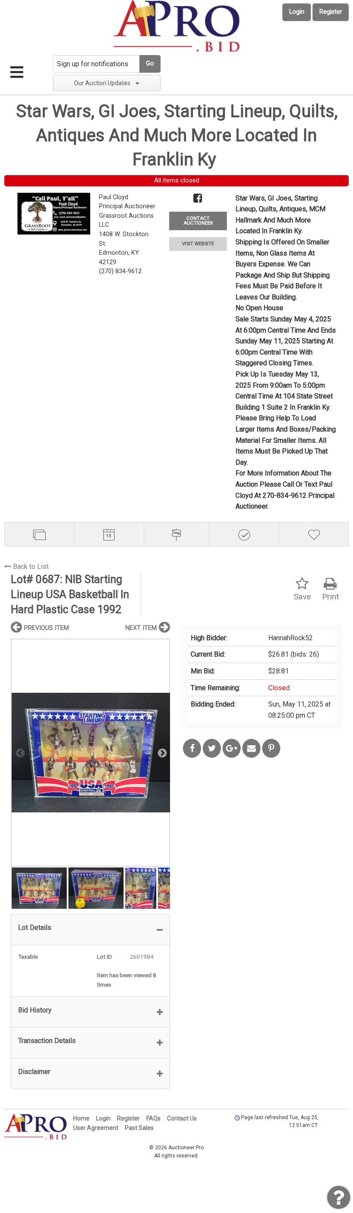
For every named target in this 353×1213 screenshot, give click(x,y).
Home (81, 1118)
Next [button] (161, 752)
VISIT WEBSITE (198, 244)
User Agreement (95, 1127)
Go (150, 63)
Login (296, 11)
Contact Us (182, 1118)
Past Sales (139, 1127)
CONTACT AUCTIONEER (198, 221)
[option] (90, 752)
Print (330, 597)
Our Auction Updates (102, 83)
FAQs (153, 1118)
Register (330, 11)
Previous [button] (19, 752)
